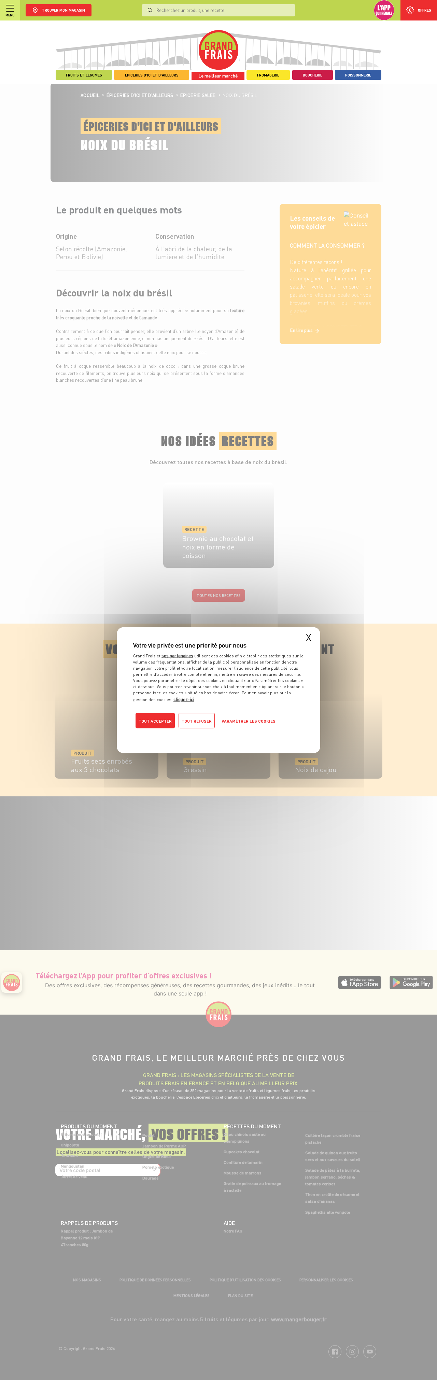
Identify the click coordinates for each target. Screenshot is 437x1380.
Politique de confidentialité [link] (179, 734)
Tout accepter (155, 720)
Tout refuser (197, 720)
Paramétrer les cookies (249, 720)
